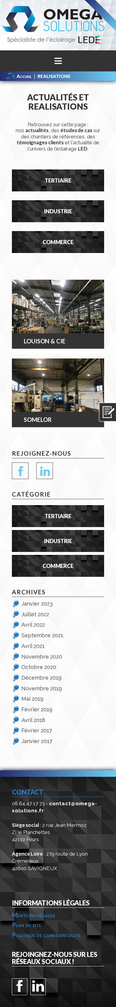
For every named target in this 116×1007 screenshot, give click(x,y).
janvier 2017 (36, 741)
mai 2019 (32, 699)
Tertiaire (58, 180)
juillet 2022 (35, 614)
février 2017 (36, 730)
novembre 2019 (41, 688)
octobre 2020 (38, 667)
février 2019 (36, 709)
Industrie (58, 211)
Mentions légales (33, 914)
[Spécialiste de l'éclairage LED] (58, 25)
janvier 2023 (37, 604)
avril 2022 (33, 625)
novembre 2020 (41, 657)
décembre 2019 (41, 678)
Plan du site (26, 924)
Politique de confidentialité (46, 934)
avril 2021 (33, 646)
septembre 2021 (42, 635)
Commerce (58, 242)
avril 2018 (33, 720)
